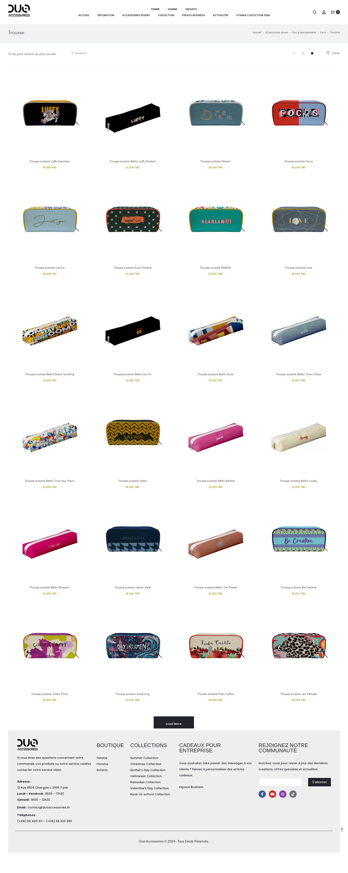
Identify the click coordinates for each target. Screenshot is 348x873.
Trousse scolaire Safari (132, 481)
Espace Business (193, 15)
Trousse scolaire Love (298, 267)
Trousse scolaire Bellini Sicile (215, 374)
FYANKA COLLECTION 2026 (253, 15)
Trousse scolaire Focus (298, 161)
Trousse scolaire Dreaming (132, 694)
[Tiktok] (293, 794)
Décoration (105, 15)
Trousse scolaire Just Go (49, 267)
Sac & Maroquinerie (304, 32)
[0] (333, 12)
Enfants (191, 9)
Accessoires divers (136, 15)
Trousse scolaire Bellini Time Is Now (298, 374)
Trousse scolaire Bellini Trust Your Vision (50, 481)
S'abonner (319, 782)
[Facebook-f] (262, 794)
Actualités (220, 15)
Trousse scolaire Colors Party (49, 694)
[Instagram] (282, 794)
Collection (166, 15)
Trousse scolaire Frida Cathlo (215, 694)
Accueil (83, 15)
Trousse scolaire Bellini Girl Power (215, 587)
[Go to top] (342, 830)
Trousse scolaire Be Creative (299, 587)
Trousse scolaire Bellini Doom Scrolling (49, 374)
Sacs (323, 32)
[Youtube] (272, 794)
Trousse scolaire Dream (215, 161)
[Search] (315, 12)
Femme (155, 9)
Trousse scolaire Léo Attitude (298, 694)
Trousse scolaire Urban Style (133, 587)
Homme (172, 9)
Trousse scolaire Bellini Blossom (50, 587)
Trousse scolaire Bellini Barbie (216, 481)
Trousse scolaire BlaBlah (215, 267)
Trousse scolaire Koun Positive (133, 267)
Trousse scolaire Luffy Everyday (50, 161)
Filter (335, 53)
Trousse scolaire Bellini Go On (132, 374)
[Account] (324, 12)
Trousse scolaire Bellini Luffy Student (133, 161)
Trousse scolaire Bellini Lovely (298, 481)
